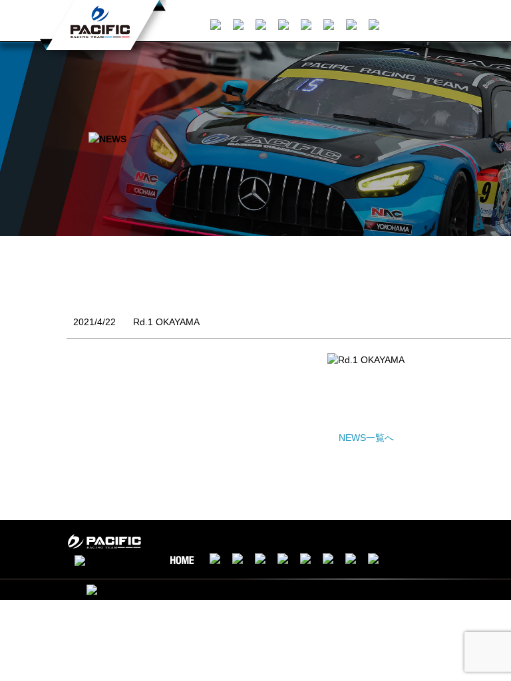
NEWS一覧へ (366, 437)
